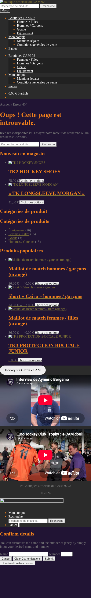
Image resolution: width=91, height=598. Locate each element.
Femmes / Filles (27, 22)
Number (54, 554)
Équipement (25, 33)
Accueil (5, 104)
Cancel (6, 558)
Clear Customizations (27, 558)
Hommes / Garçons (30, 25)
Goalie (21, 29)
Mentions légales (28, 41)
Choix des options (31, 180)
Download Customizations (17, 563)
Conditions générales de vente (37, 44)
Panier (12, 48)
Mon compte (16, 37)
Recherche (48, 6)
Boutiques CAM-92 (21, 18)
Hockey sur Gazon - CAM (23, 370)
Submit (49, 558)
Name (4, 554)
